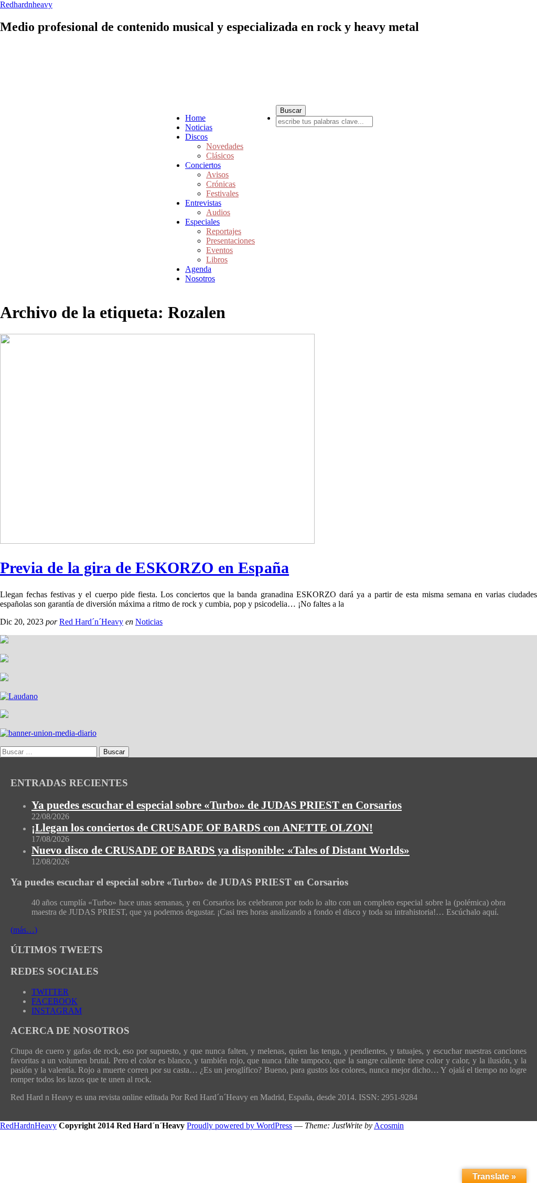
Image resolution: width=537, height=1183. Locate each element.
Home (195, 117)
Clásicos (220, 155)
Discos (196, 136)
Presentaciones (230, 240)
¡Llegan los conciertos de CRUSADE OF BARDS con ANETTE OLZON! (202, 827)
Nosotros (200, 278)
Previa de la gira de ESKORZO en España (144, 567)
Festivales (222, 193)
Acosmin (389, 1125)
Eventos (219, 250)
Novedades (224, 146)
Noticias (198, 127)
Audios (218, 212)
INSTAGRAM (56, 1010)
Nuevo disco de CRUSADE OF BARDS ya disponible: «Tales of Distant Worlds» (220, 850)
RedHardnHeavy (28, 1125)
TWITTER (50, 991)
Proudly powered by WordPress (239, 1125)
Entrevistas (203, 202)
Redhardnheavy (26, 4)
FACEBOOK (54, 1001)
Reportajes (223, 231)
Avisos (217, 174)
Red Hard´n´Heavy (91, 621)
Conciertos (203, 165)
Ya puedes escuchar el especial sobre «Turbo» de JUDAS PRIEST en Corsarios (216, 805)
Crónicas (220, 183)
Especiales (202, 221)
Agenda (198, 269)
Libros (217, 259)
